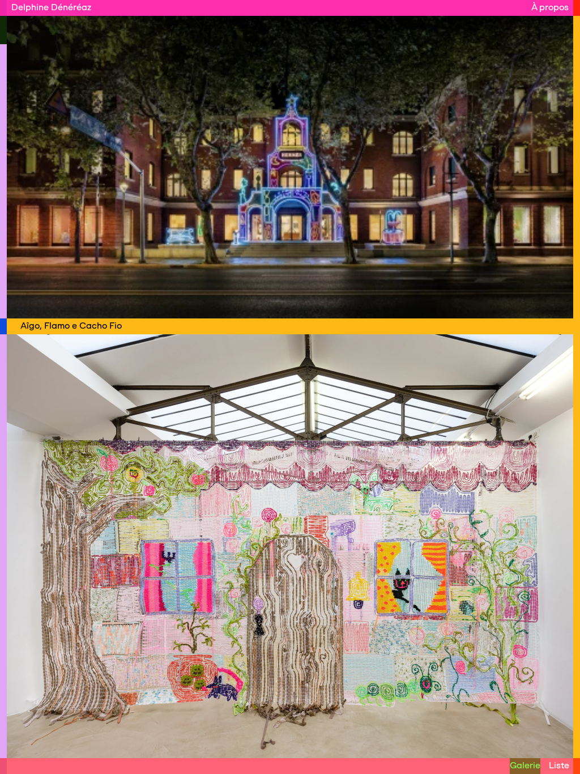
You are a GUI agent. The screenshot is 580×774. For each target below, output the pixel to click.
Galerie (525, 765)
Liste (559, 765)
